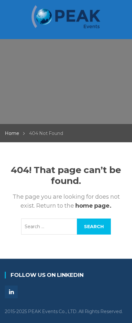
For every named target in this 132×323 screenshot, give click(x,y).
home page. (93, 205)
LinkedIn (11, 292)
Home (12, 133)
